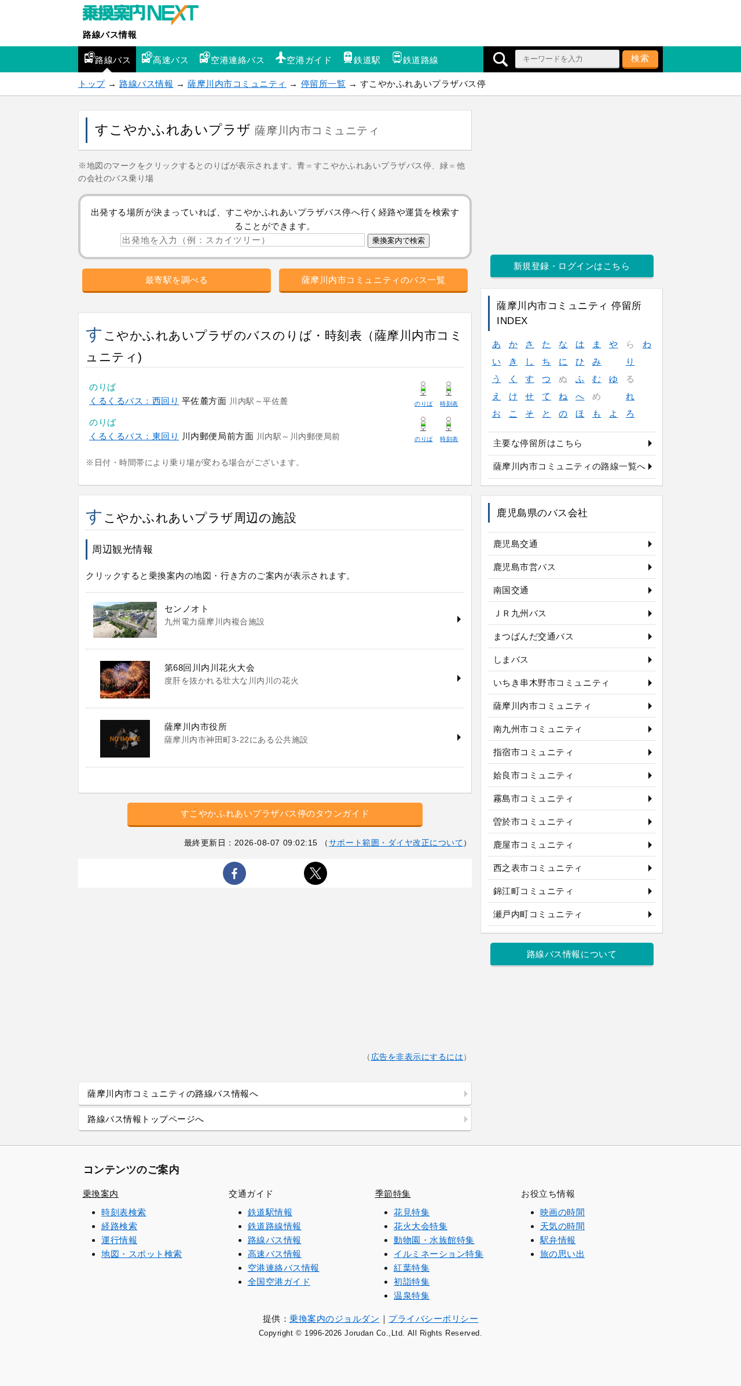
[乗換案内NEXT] (146, 16)
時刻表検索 (123, 1212)
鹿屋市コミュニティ (533, 845)
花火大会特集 (420, 1226)
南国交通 (511, 590)
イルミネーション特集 (438, 1254)
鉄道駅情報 (270, 1212)
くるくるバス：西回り (134, 401)
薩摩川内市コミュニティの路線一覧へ (569, 466)
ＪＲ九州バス (520, 613)
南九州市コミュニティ (538, 729)
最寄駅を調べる (176, 280)
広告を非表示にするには (417, 1057)
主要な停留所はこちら (538, 443)
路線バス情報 (110, 34)
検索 (640, 58)
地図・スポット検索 (141, 1254)
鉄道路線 (421, 60)
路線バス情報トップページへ (145, 1119)
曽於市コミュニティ (533, 821)
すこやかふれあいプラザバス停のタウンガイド (275, 813)
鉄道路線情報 (275, 1226)
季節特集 (393, 1193)
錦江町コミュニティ (533, 891)
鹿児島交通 (515, 544)
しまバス (511, 659)
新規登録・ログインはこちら (571, 266)
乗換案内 (101, 1193)
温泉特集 (412, 1295)
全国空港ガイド (279, 1281)
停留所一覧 (323, 84)
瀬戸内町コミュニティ (538, 914)
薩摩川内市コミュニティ (237, 84)
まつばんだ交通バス (533, 636)
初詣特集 (412, 1281)
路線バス (113, 60)
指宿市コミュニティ (533, 752)
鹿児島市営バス (524, 567)
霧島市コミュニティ (533, 798)
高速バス (171, 60)
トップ (91, 84)
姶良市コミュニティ (533, 775)
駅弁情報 (558, 1240)
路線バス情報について (572, 954)
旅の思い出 (562, 1254)
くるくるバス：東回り (134, 436)
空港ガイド (309, 60)
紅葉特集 (412, 1268)
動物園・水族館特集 (434, 1240)
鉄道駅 (367, 60)
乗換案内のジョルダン (334, 1318)
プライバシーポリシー (433, 1318)
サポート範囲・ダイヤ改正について (396, 842)
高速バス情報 (275, 1254)
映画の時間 (562, 1212)
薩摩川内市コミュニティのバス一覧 (374, 280)
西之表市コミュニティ (538, 868)
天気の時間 (562, 1226)
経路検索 (119, 1226)
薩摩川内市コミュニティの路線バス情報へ (172, 1093)
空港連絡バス (238, 60)
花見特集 (412, 1212)
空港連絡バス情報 (284, 1268)
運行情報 (119, 1240)
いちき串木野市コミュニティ (551, 683)
